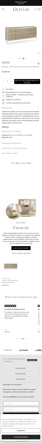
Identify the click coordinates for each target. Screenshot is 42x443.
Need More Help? (9, 153)
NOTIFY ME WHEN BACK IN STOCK (27, 81)
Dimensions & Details (11, 131)
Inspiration (20, 379)
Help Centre (20, 368)
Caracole (6, 62)
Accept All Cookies (21, 437)
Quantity (6, 76)
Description (7, 108)
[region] (21, 427)
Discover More (21, 248)
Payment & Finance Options (14, 148)
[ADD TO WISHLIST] (38, 63)
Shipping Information (11, 143)
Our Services (20, 374)
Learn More (21, 431)
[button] (15, 338)
